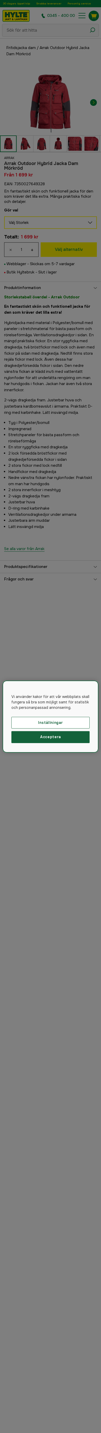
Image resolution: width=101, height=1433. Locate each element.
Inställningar (50, 722)
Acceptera (50, 737)
